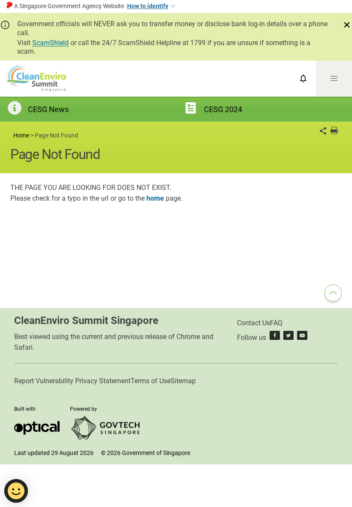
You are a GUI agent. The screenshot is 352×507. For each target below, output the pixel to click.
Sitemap (183, 381)
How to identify (147, 6)
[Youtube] (302, 337)
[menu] (334, 79)
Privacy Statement (102, 381)
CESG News (48, 109)
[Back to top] (333, 294)
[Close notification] (347, 25)
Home (21, 135)
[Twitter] (288, 337)
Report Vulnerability (43, 381)
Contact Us (253, 323)
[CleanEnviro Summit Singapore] (36, 79)
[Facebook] (275, 337)
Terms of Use (150, 381)
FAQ (276, 323)
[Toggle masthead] (172, 6)
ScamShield (50, 43)
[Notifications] (303, 78)
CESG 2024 (223, 109)
